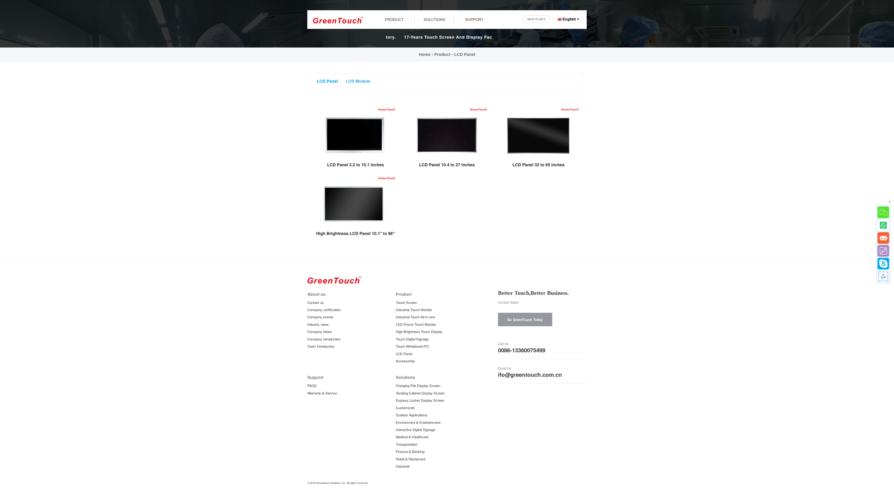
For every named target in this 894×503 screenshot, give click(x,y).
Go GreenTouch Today (525, 319)
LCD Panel (464, 54)
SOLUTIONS (434, 19)
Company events (320, 316)
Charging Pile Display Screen (418, 385)
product (394, 19)
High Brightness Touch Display (419, 331)
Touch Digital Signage (412, 338)
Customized (405, 407)
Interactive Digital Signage (415, 429)
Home (424, 54)
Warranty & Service (322, 393)
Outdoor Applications (411, 414)
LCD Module (358, 81)
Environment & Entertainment (418, 422)
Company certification (324, 309)
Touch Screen (406, 302)
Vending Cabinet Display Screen (420, 393)
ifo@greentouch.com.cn (530, 374)
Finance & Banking (410, 451)
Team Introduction (321, 346)
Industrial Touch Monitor (414, 309)
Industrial (403, 466)
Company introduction (324, 338)
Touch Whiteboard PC (412, 346)
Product (442, 54)
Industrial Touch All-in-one (415, 316)
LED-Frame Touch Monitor (416, 324)
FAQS (312, 385)
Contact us (315, 302)
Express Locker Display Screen (420, 400)
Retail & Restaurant (410, 458)
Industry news (318, 324)
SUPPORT (474, 19)
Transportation (406, 444)
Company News (319, 331)
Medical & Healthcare (412, 436)
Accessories (405, 360)
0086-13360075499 (521, 350)
